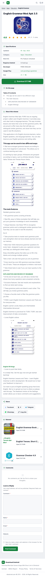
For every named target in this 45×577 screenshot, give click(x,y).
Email (5, 526)
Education (14, 8)
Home (3, 8)
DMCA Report (12, 569)
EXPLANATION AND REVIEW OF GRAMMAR (22, 102)
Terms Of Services (35, 569)
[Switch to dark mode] (41, 3)
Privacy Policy (23, 569)
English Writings (13, 104)
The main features (12, 98)
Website (5, 534)
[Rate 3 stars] (17, 37)
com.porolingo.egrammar (29, 71)
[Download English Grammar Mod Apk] (22, 342)
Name (5, 517)
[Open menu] (3, 3)
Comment (6, 493)
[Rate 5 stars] (25, 37)
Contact (4, 569)
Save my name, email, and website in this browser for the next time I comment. (23, 543)
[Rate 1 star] (9, 37)
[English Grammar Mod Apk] (22, 184)
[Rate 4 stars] (21, 37)
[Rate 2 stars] (13, 37)
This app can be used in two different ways (20, 96)
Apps (8, 8)
